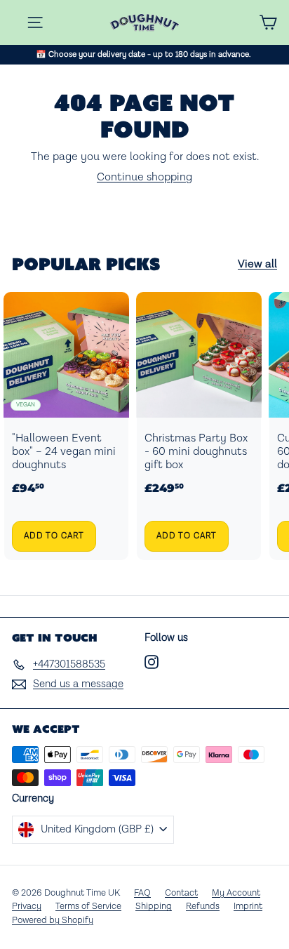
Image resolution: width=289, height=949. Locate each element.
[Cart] (268, 22)
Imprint (248, 906)
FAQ (142, 893)
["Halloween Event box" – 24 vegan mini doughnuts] (66, 426)
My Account (236, 893)
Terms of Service (88, 906)
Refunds (203, 906)
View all (257, 264)
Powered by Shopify (52, 921)
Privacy (26, 906)
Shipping (153, 906)
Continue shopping (144, 177)
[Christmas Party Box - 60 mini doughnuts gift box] (199, 426)
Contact (181, 893)
